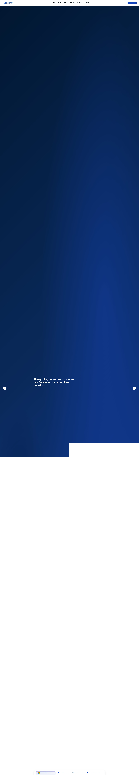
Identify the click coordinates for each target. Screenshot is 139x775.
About (59, 2)
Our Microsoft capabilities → (58, 397)
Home (54, 2)
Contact (87, 2)
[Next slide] (134, 388)
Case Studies (80, 2)
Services (65, 2)
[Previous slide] (4, 388)
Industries (72, 2)
